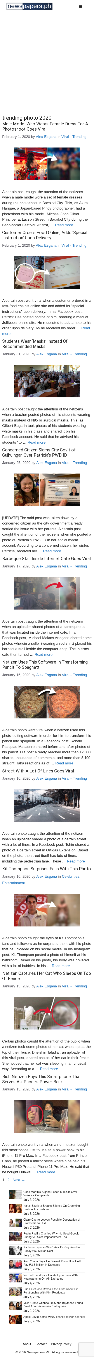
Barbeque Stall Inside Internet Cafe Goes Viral (46, 558)
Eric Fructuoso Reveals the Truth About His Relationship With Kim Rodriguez (50, 1290)
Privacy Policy (61, 1344)
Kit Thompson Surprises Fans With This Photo (46, 868)
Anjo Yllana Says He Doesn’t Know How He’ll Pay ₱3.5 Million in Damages (52, 1263)
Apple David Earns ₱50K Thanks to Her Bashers (54, 1316)
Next (19, 1180)
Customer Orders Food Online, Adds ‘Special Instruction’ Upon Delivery (44, 235)
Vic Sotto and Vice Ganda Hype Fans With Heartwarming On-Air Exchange (50, 1277)
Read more (64, 225)
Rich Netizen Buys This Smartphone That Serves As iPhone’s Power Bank (41, 1079)
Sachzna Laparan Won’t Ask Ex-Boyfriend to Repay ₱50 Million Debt (51, 1249)
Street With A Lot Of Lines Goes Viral (38, 771)
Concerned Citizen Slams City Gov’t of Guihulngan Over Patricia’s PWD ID (39, 452)
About (27, 1344)
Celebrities (70, 876)
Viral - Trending (73, 137)
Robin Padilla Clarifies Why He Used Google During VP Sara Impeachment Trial (51, 1235)
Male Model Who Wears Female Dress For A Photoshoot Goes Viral (45, 126)
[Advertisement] (47, 61)
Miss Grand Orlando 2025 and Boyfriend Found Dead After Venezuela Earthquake (53, 1304)
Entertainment (13, 883)
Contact (41, 1344)
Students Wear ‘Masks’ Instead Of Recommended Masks (35, 344)
